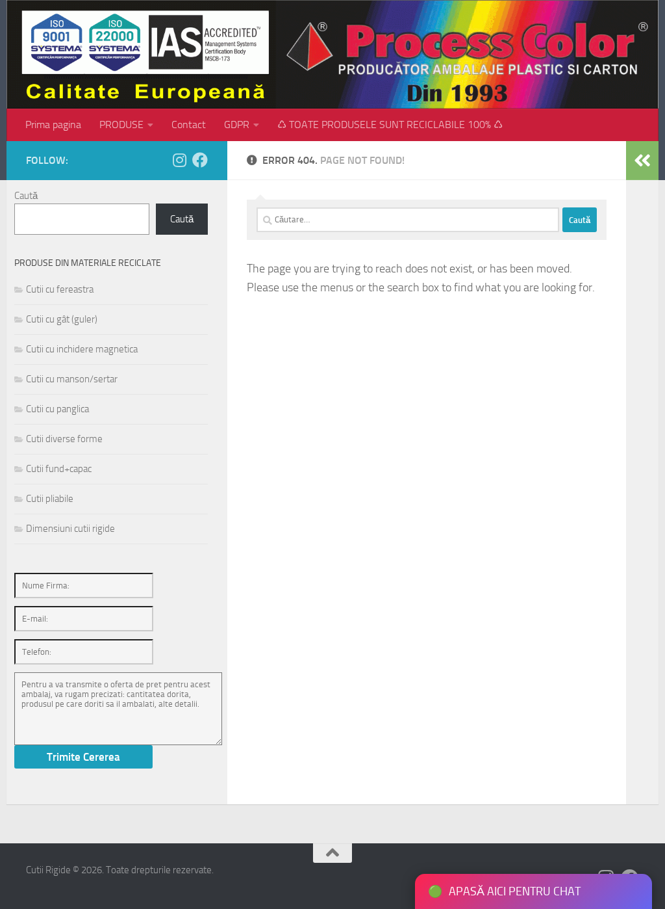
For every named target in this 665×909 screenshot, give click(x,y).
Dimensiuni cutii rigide (70, 528)
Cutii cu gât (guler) (61, 319)
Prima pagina (53, 124)
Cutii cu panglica (57, 409)
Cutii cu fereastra (60, 289)
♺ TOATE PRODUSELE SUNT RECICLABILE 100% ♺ (390, 124)
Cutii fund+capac (59, 469)
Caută (26, 196)
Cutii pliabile (49, 499)
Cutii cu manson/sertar (72, 379)
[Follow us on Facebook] (200, 160)
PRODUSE (121, 124)
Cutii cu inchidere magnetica (82, 349)
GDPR (236, 124)
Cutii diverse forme (64, 439)
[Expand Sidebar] (642, 160)
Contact (188, 124)
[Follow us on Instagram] (179, 160)
